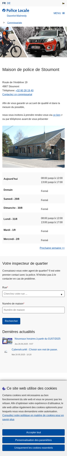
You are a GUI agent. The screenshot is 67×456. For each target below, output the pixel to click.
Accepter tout (33, 432)
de (9, 3)
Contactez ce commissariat (17, 94)
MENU (57, 13)
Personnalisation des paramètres (33, 440)
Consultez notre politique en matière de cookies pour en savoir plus (33, 417)
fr (4, 3)
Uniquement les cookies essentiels (33, 447)
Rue (4, 287)
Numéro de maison (12, 303)
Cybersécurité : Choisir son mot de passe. (35, 349)
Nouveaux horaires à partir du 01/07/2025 (37, 338)
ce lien (56, 115)
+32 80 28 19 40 (25, 90)
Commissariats (14, 22)
